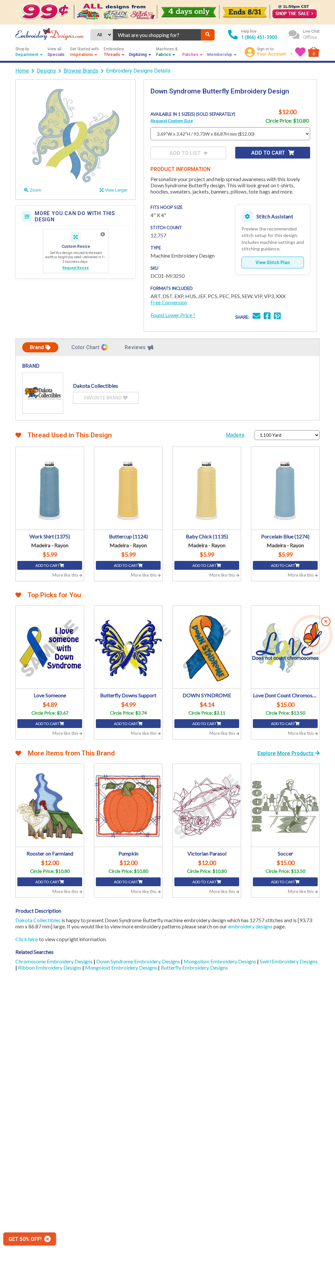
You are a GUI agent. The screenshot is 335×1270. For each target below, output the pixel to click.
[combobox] (157, 35)
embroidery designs (250, 926)
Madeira (235, 435)
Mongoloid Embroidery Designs (121, 967)
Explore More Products (286, 753)
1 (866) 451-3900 (259, 37)
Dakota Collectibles (38, 920)
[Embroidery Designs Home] (49, 35)
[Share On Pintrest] (277, 316)
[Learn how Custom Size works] (102, 234)
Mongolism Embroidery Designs (220, 961)
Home (22, 71)
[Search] (208, 35)
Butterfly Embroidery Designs (194, 967)
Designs (46, 71)
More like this (65, 575)
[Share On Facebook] (267, 316)
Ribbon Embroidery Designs (50, 967)
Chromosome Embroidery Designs (54, 961)
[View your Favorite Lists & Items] (300, 52)
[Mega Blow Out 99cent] (167, 12)
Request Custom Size (171, 120)
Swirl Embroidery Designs (289, 961)
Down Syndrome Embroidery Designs (138, 961)
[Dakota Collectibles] (42, 393)
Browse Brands (80, 71)
